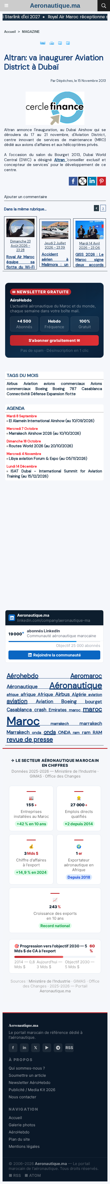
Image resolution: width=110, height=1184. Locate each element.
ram (76, 732)
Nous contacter (22, 1096)
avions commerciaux (64, 383)
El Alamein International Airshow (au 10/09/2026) (51, 420)
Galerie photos (22, 1124)
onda (36, 732)
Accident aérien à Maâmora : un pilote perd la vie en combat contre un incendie (55, 258)
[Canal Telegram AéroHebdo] (58, 1047)
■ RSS (15, 1175)
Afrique (45, 694)
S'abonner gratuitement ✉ (54, 340)
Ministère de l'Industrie (49, 981)
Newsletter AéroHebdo (29, 1082)
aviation (95, 694)
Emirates (58, 710)
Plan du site (19, 1139)
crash (40, 710)
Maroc (23, 721)
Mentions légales (24, 1146)
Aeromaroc (86, 676)
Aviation (31, 383)
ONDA (64, 732)
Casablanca (92, 388)
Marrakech (18, 732)
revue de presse (30, 739)
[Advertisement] (49, 542)
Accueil (10, 32)
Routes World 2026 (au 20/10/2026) (41, 446)
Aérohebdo (22, 676)
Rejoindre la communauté (57, 655)
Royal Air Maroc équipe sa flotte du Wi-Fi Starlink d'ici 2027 (20, 260)
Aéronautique (22, 686)
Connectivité (18, 393)
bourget (93, 701)
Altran (60, 159)
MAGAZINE (31, 32)
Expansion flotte (61, 393)
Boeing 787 (65, 388)
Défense (38, 393)
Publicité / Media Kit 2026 (32, 1089)
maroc (75, 710)
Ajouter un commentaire (25, 196)
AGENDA (16, 408)
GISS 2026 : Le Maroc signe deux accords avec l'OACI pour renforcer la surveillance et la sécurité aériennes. (89, 258)
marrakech (60, 723)
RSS (69, 1047)
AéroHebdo (19, 1132)
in (24, 1047)
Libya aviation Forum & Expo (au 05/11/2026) (48, 458)
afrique (13, 694)
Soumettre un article (27, 1075)
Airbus (12, 383)
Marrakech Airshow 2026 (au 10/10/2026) (45, 433)
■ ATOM (33, 1175)
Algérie (79, 694)
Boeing (42, 388)
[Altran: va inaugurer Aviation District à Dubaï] (55, 94)
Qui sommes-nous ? (27, 1068)
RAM (97, 732)
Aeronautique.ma (55, 5)
